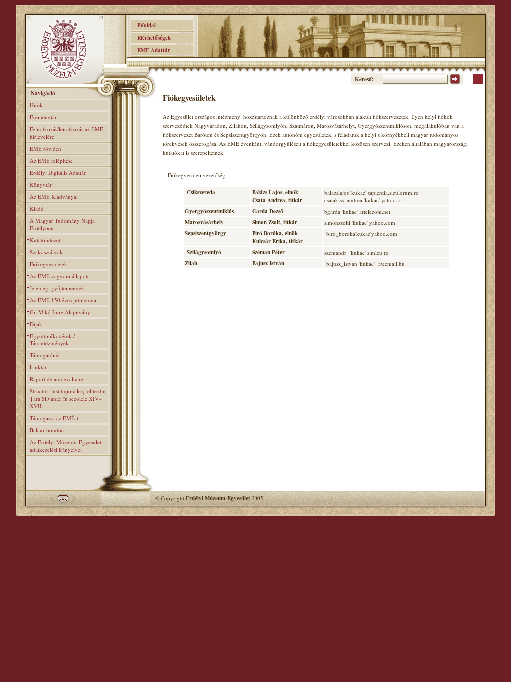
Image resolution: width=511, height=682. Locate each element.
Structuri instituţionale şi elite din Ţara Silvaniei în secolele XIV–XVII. (68, 398)
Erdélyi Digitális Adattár (58, 172)
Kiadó (37, 208)
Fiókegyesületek (48, 264)
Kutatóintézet (45, 240)
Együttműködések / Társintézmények (52, 339)
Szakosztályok (46, 252)
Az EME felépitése (51, 160)
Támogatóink (45, 355)
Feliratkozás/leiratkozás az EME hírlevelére (66, 132)
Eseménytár (43, 117)
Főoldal (143, 25)
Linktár (38, 367)
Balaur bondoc (47, 430)
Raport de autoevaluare (56, 379)
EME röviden (45, 148)
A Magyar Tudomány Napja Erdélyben (62, 224)
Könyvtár (41, 184)
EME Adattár (150, 50)
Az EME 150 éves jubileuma (63, 300)
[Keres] (455, 82)
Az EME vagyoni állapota (60, 276)
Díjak (36, 324)
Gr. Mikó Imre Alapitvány (60, 312)
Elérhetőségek (151, 38)
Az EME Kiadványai (54, 196)
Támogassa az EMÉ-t (54, 418)
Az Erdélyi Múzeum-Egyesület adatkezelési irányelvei (65, 445)
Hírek (36, 105)
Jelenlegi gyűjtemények (57, 288)
